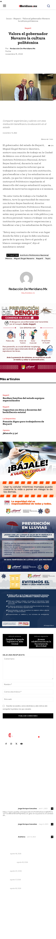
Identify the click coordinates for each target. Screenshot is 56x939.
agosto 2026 (10, 906)
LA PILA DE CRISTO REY (14, 876)
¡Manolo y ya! (10, 433)
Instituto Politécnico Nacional (34, 255)
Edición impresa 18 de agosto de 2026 (21, 858)
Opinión (6, 430)
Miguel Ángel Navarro (24, 258)
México (8, 258)
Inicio (9, 18)
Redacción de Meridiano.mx (22, 48)
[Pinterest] (28, 62)
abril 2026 (8, 923)
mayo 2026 (9, 919)
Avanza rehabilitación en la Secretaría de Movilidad (41, 642)
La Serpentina (9, 418)
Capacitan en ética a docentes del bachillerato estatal (22, 411)
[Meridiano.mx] (28, 6)
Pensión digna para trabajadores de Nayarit (23, 422)
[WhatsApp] (34, 62)
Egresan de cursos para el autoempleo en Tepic (26, 884)
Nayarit (17, 18)
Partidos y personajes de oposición (20, 850)
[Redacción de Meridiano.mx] (28, 278)
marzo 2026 (9, 927)
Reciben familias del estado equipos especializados (23, 399)
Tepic (47, 258)
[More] (40, 62)
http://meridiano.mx (28, 293)
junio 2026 (9, 915)
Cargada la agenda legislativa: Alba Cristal (15, 641)
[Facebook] (15, 62)
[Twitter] (21, 62)
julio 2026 (8, 911)
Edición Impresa (9, 862)
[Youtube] (21, 744)
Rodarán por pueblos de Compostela (21, 867)
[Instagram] (11, 744)
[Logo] (28, 735)
